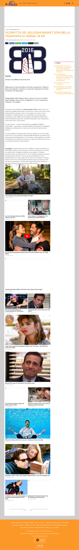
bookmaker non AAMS (28, 522)
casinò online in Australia (18, 525)
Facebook (12, 43)
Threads (31, 43)
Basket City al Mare (32, 3)
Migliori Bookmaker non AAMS (42, 527)
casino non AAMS (56, 525)
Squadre (25, 3)
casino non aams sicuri (39, 522)
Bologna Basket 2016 (14, 29)
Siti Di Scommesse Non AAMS (44, 525)
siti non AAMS (64, 522)
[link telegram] (69, 3)
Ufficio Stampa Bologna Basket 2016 (14, 40)
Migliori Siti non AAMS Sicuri (27, 527)
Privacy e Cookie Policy (16, 522)
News (20, 3)
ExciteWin (27, 525)
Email (37, 43)
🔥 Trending (57, 63)
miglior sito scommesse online (53, 522)
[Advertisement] (39, 17)
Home (7, 29)
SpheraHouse (41, 547)
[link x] (65, 3)
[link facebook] (67, 3)
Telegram (25, 43)
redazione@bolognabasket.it (41, 536)
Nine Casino (64, 525)
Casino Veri (33, 525)
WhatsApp (18, 43)
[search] (73, 3)
